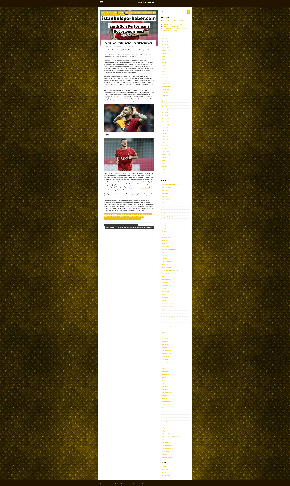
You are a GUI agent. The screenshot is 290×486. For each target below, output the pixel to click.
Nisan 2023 (165, 59)
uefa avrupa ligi (166, 442)
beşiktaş (164, 231)
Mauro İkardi (145, 188)
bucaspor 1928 (166, 237)
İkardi (111, 101)
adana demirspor (166, 187)
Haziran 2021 (165, 124)
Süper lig (122, 14)
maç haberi (114, 216)
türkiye (164, 428)
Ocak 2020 (165, 172)
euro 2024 (165, 255)
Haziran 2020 (165, 157)
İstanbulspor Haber (145, 2)
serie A (164, 377)
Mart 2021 (164, 133)
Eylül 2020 (165, 148)
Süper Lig (116, 218)
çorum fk (164, 243)
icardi (105, 216)
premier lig (165, 362)
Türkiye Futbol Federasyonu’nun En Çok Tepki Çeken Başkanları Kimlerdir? (129, 228)
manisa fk (164, 347)
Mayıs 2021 (165, 127)
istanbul (164, 315)
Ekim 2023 (165, 41)
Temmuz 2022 (166, 86)
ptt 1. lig (164, 365)
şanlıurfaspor (165, 374)
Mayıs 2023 (165, 56)
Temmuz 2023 (166, 50)
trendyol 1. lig (165, 425)
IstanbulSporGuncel (120, 46)
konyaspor (165, 341)
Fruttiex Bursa (166, 273)
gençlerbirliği (165, 291)
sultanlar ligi (165, 395)
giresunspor (165, 297)
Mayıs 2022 (165, 92)
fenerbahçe (165, 264)
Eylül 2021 (165, 116)
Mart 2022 (164, 98)
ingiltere (164, 309)
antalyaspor (165, 214)
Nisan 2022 (165, 95)
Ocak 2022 (165, 104)
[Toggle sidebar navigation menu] (101, 2)
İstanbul (164, 312)
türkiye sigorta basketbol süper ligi (171, 436)
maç (109, 216)
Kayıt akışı (165, 469)
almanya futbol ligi (167, 199)
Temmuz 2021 (166, 121)
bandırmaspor (165, 220)
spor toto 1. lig (166, 389)
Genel (126, 12)
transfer (164, 419)
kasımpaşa (165, 335)
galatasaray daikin (167, 285)
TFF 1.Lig (164, 410)
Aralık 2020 (165, 142)
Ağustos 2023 (165, 47)
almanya (164, 196)
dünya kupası (165, 246)
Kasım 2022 (165, 74)
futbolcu (133, 214)
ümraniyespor (165, 451)
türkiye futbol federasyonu (169, 431)
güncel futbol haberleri (135, 12)
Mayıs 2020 (165, 160)
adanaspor (165, 190)
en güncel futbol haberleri (110, 214)
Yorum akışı (165, 472)
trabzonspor (165, 416)
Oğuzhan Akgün (166, 350)
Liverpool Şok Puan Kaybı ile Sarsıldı (173, 26)
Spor (154, 12)
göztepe (164, 300)
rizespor (164, 368)
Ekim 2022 (165, 77)
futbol (107, 12)
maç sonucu (122, 216)
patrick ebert (165, 356)
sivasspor (164, 380)
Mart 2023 (164, 62)
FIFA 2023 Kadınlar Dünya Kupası (171, 270)
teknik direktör (166, 404)
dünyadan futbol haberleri (169, 249)
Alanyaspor (150, 186)
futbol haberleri (113, 12)
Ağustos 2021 (165, 119)
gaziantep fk (165, 288)
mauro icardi (129, 216)
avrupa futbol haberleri (168, 217)
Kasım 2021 (165, 110)
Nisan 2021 (165, 130)
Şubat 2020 (165, 169)
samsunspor (165, 371)
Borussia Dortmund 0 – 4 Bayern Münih (173, 24)
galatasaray (121, 12)
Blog (103, 12)
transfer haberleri (166, 422)
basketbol (164, 226)
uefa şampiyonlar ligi (167, 448)
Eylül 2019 (165, 175)
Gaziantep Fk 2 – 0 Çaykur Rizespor (173, 30)
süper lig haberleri (136, 218)
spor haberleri (105, 14)
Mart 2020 (164, 166)
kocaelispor (165, 338)
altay (163, 202)
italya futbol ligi (166, 332)
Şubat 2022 (165, 101)
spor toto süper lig (114, 14)
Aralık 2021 (165, 107)
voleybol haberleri (167, 457)
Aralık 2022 (165, 71)
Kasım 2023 (165, 38)
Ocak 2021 (165, 139)
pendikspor (165, 359)
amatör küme (165, 205)
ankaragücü (165, 211)
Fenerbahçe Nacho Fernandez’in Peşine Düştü (175, 28)
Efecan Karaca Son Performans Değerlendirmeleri (121, 225)
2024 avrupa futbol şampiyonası (170, 184)
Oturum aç (165, 466)
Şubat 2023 (165, 65)
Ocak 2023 (165, 68)
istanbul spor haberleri (168, 318)
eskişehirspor (165, 252)
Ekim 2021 (165, 113)
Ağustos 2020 (165, 151)
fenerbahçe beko (166, 267)
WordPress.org (166, 475)
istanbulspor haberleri (168, 326)
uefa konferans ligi (167, 445)
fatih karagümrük (166, 261)
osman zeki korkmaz (167, 353)
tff (162, 407)
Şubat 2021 (165, 136)
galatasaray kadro (147, 214)
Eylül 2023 (165, 44)
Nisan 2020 (165, 163)
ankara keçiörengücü (167, 208)
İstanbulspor (165, 321)
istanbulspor (165, 324)
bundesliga (165, 240)
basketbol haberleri (167, 228)
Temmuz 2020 (166, 154)
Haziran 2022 (165, 89)
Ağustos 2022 (165, 83)
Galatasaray (139, 214)
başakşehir (165, 222)
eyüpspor (164, 258)
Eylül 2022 (165, 80)
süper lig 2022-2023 (125, 218)
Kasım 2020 (165, 145)
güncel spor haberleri (147, 12)
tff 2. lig (164, 413)
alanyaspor (165, 193)
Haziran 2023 (165, 53)
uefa (163, 439)
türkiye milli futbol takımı (168, 433)
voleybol (164, 454)
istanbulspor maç (166, 329)
